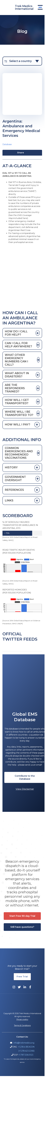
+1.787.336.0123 (25, 1055)
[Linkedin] (24, 987)
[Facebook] (30, 987)
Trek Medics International (24, 7)
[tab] (22, 333)
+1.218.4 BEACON (26, 1047)
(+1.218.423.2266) (26, 1051)
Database (7, 144)
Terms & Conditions (22, 1025)
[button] (24, 777)
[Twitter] (19, 987)
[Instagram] (13, 987)
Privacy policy (22, 1019)
